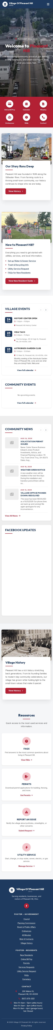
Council (27, 919)
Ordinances (26, 931)
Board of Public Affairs (26, 927)
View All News (11, 516)
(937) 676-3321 (28, 998)
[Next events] (46, 310)
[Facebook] (26, 905)
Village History (27, 943)
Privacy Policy (26, 1026)
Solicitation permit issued (32, 442)
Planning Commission (26, 923)
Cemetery (26, 979)
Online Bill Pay (26, 959)
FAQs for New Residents (19, 272)
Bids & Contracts (26, 939)
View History (15, 191)
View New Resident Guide (21, 281)
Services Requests (26, 967)
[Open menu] (48, 4)
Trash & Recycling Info (18, 265)
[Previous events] (41, 310)
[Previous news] (41, 430)
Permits (26, 963)
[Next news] (46, 430)
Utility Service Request (18, 269)
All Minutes (26, 935)
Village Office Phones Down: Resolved (33, 494)
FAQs (26, 975)
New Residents (26, 955)
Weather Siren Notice (33, 469)
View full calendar (25, 370)
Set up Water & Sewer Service (22, 261)
